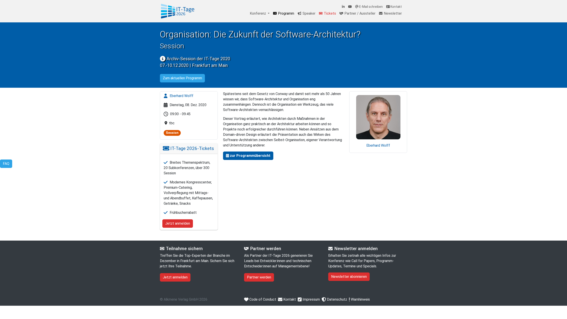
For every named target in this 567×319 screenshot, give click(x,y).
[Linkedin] (343, 6)
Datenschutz (336, 299)
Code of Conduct (262, 299)
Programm (285, 13)
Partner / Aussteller (359, 13)
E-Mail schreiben (371, 6)
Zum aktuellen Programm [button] (182, 78)
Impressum (311, 299)
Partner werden (259, 277)
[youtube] (349, 6)
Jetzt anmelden (177, 223)
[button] (248, 156)
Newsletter (392, 13)
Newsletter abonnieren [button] (349, 276)
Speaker (308, 13)
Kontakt (396, 6)
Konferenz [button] (258, 13)
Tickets (329, 13)
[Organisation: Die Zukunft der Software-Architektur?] (177, 11)
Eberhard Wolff (181, 96)
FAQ (6, 163)
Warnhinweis (360, 299)
